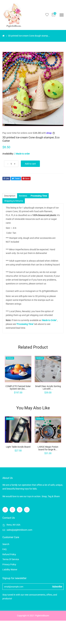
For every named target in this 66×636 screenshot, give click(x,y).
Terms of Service (10, 559)
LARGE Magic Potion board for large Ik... (48, 448)
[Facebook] (5, 509)
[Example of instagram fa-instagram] (19, 509)
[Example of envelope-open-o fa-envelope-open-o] (27, 509)
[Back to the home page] (3, 36)
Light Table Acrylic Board (18, 447)
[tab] (39, 195)
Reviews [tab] (23, 195)
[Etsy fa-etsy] (12, 509)
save (27, 178)
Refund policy (9, 554)
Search (5, 544)
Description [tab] (9, 195)
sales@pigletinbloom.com (19, 530)
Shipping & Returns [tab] (13, 201)
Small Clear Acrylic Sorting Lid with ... (48, 387)
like (7, 178)
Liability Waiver (9, 569)
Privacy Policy (9, 564)
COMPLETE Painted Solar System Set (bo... (18, 387)
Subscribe (57, 586)
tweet (17, 178)
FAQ (4, 549)
